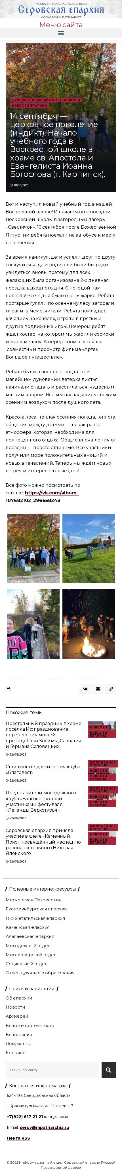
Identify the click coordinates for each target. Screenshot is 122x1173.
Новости (71, 100)
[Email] (98, 689)
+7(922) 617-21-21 (25, 1116)
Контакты (16, 1052)
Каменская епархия (28, 927)
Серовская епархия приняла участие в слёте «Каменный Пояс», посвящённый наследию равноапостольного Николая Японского (43, 842)
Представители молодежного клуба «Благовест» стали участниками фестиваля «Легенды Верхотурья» (41, 801)
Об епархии (19, 998)
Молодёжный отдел (28, 945)
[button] (61, 33)
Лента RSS (18, 1138)
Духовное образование (35, 100)
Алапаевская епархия (30, 936)
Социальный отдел (26, 963)
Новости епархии (29, 105)
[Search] (109, 1070)
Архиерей (17, 1016)
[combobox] (52, 1070)
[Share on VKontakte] (85, 689)
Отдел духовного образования (40, 972)
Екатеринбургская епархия (36, 909)
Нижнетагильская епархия (35, 918)
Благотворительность (30, 1025)
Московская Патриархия (33, 899)
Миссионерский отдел (31, 954)
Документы (18, 1043)
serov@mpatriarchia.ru (44, 1127)
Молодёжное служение (103, 764)
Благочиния (19, 1034)
